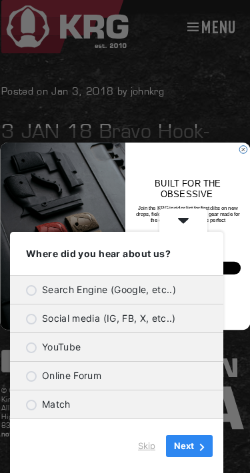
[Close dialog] (243, 150)
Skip (146, 445)
